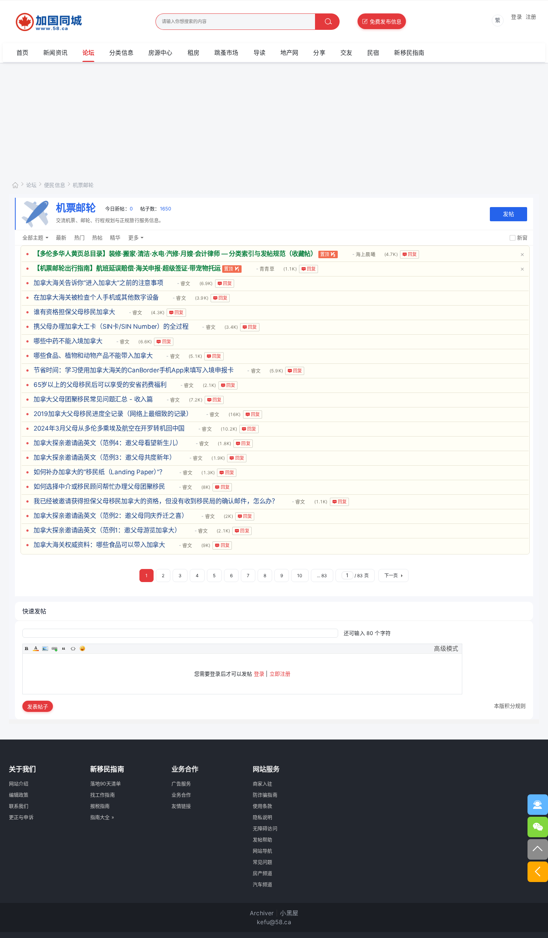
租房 (193, 52)
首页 (22, 52)
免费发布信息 (385, 21)
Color (36, 648)
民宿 (373, 52)
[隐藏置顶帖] (522, 253)
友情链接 (181, 806)
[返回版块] (537, 872)
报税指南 (100, 806)
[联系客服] (537, 804)
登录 (516, 16)
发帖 (508, 214)
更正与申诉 (21, 817)
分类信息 (121, 52)
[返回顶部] (537, 849)
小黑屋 (289, 913)
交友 (346, 52)
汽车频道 (263, 884)
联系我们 (19, 806)
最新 (61, 237)
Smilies (82, 648)
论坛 (88, 52)
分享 (319, 52)
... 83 (322, 575)
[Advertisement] (274, 119)
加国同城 (15, 183)
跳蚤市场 (226, 52)
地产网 (289, 52)
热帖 (97, 237)
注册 (531, 16)
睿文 (185, 283)
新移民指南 (409, 52)
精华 (115, 237)
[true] (327, 21)
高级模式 (446, 648)
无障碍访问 (265, 828)
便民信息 (54, 185)
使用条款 (263, 806)
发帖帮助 (263, 839)
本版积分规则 (510, 706)
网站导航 (263, 851)
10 (299, 575)
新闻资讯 (55, 52)
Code (73, 648)
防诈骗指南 (265, 795)
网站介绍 (19, 784)
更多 (133, 237)
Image (45, 648)
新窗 (522, 237)
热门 (79, 237)
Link (54, 648)
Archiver (262, 913)
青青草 (266, 269)
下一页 (391, 575)
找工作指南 (102, 795)
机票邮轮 (83, 185)
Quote (63, 648)
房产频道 (263, 873)
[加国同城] (69, 22)
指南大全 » (102, 817)
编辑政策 (19, 795)
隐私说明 (263, 817)
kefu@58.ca (274, 922)
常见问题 (263, 862)
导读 (259, 52)
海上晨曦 (365, 254)
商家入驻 (263, 784)
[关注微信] (537, 827)
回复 (412, 254)
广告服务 (181, 784)
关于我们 (22, 769)
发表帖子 (37, 706)
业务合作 (181, 795)
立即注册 (280, 673)
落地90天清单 (105, 784)
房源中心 (160, 52)
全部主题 (33, 237)
